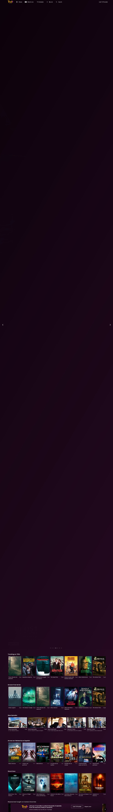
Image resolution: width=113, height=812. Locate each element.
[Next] (110, 325)
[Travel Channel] (11, 2)
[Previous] (3, 325)
